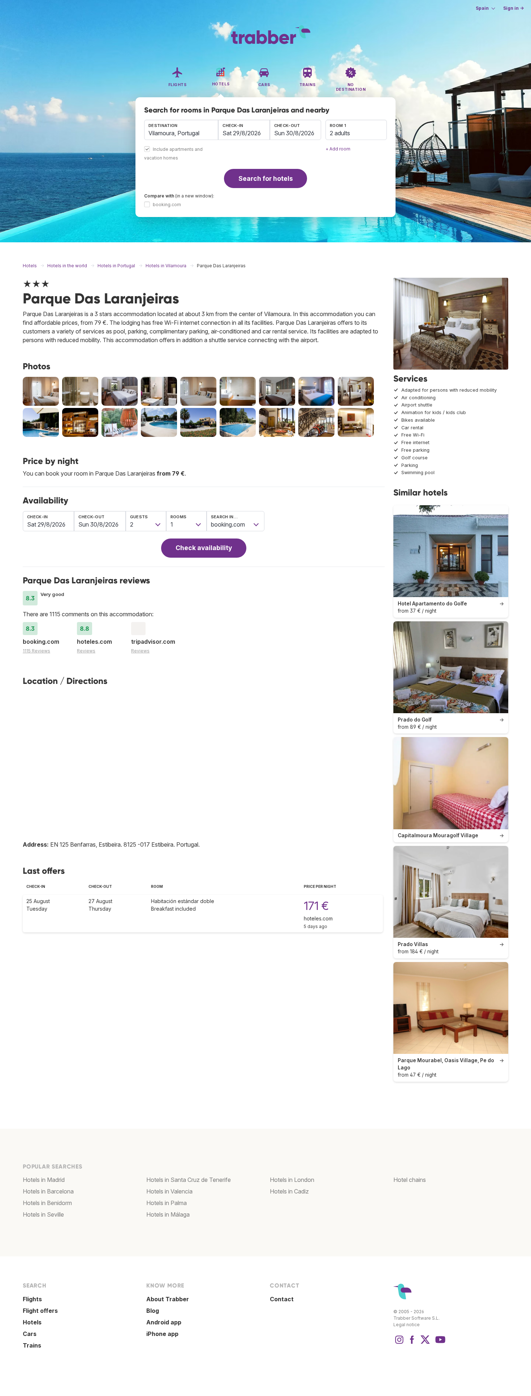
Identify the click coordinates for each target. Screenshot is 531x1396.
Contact (282, 1299)
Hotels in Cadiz (289, 1191)
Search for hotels (265, 178)
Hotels (32, 1322)
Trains (32, 1345)
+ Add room (337, 149)
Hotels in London (292, 1179)
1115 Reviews (36, 651)
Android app (163, 1322)
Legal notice (406, 1324)
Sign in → (513, 8)
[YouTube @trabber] (439, 1343)
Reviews (86, 651)
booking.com (167, 204)
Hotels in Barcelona (48, 1191)
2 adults (340, 133)
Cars (29, 1333)
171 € (316, 906)
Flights (32, 1299)
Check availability (204, 548)
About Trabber (167, 1299)
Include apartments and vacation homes (173, 154)
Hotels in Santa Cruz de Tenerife (188, 1179)
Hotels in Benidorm (47, 1202)
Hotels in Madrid (44, 1179)
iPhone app (162, 1333)
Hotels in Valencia (169, 1191)
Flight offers (40, 1310)
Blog (152, 1310)
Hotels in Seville (43, 1214)
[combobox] (181, 130)
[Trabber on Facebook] (412, 1343)
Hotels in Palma (166, 1202)
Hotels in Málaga (168, 1214)
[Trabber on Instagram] (399, 1343)
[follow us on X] (425, 1343)
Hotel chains (409, 1179)
